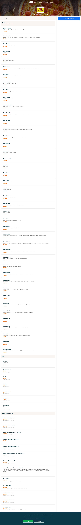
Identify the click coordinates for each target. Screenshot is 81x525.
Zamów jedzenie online (69, 18)
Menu (31, 2)
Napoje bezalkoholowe (13, 18)
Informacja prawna (48, 2)
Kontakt (40, 2)
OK (28, 521)
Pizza (2, 18)
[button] (55, 18)
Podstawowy (39, 521)
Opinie (35, 2)
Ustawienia (43, 517)
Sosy (6, 18)
